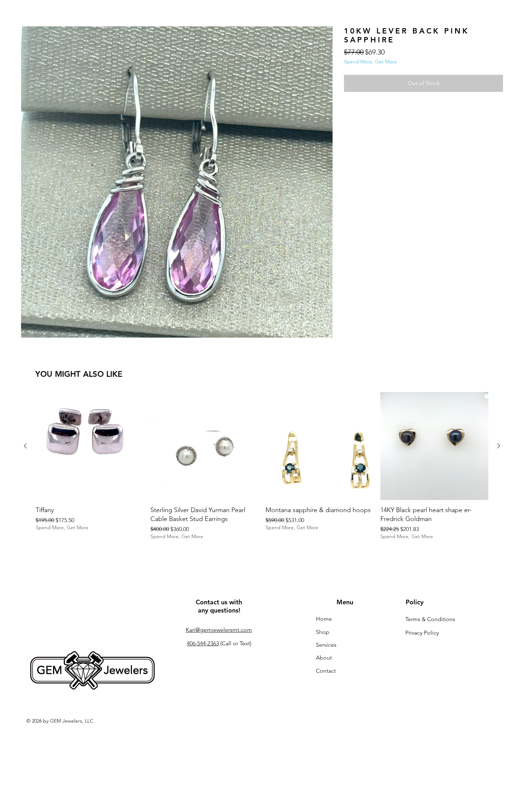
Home (324, 618)
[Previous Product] (25, 446)
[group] (262, 466)
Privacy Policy (422, 632)
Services (326, 644)
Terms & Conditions (430, 619)
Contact (326, 670)
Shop (322, 632)
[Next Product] (498, 446)
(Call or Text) (235, 643)
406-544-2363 (203, 643)
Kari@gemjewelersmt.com (219, 629)
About (324, 657)
